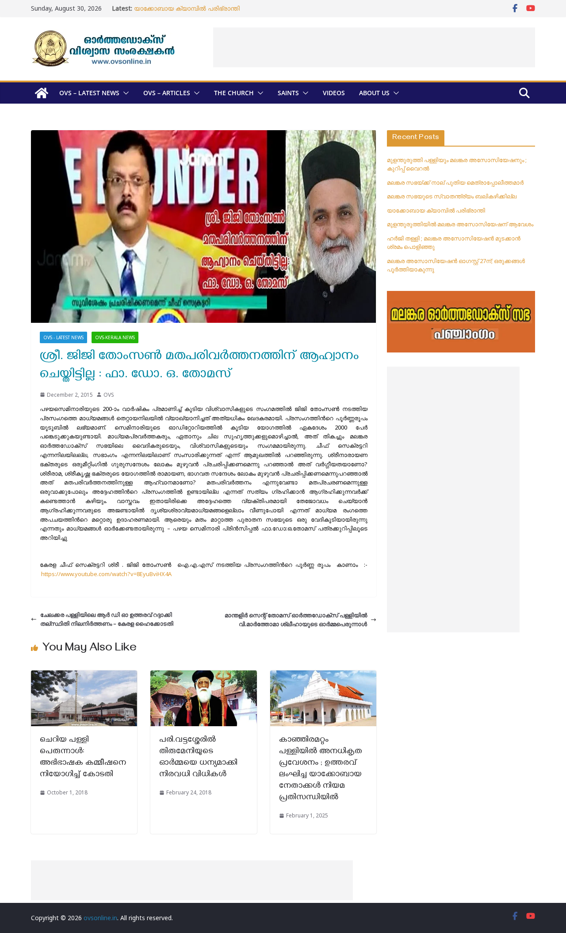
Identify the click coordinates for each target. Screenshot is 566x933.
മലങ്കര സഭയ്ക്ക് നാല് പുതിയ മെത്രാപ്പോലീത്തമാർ (455, 182)
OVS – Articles (166, 93)
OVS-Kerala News (115, 337)
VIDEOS (334, 93)
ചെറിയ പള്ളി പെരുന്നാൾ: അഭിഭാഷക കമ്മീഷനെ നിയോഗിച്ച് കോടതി (83, 758)
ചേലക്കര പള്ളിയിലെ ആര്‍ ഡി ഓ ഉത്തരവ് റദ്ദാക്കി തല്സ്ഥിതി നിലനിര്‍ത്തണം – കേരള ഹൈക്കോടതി (106, 619)
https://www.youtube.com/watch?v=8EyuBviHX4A (106, 574)
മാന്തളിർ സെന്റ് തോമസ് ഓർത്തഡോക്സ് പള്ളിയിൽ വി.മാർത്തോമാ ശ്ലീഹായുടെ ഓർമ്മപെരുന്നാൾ (296, 619)
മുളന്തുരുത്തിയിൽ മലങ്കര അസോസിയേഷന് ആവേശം (460, 224)
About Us (374, 93)
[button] (124, 93)
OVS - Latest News (63, 337)
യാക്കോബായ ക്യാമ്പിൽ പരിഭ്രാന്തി (187, 8)
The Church (234, 93)
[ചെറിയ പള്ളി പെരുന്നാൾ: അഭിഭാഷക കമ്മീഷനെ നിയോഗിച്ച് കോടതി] (84, 675)
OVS (108, 395)
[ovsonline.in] (41, 93)
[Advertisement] (374, 47)
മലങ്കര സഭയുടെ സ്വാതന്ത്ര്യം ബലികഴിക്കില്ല (451, 196)
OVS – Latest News (89, 93)
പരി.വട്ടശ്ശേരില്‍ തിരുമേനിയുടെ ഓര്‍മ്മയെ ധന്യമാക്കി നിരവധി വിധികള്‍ (198, 758)
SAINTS (288, 93)
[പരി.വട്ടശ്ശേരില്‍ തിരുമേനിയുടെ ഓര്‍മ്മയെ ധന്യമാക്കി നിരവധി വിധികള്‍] (203, 675)
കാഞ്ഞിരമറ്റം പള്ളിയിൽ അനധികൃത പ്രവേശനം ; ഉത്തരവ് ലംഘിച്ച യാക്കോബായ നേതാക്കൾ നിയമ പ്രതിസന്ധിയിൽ (320, 769)
